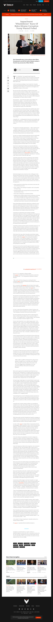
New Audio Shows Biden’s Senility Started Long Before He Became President (42, 569)
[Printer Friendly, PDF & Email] (8, 91)
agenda (23, 236)
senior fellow (21, 482)
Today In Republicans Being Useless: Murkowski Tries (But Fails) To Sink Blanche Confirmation (31, 589)
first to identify (27, 152)
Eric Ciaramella (26, 543)
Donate (41, 1)
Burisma (15, 543)
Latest (8, 576)
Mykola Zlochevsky (27, 545)
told (32, 287)
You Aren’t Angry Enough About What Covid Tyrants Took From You (10, 569)
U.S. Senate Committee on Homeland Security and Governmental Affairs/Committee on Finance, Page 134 (33, 269)
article (16, 523)
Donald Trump (20, 543)
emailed (16, 274)
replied (18, 281)
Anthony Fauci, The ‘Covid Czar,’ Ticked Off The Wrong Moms (21, 568)
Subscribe (46, 1)
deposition (24, 285)
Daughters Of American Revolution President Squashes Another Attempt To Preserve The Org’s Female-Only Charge (42, 589)
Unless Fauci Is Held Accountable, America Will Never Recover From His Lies (31, 569)
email (21, 423)
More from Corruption (12, 557)
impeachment (15, 545)
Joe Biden (21, 545)
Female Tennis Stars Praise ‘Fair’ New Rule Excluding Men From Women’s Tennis (10, 588)
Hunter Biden (33, 543)
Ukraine (33, 545)
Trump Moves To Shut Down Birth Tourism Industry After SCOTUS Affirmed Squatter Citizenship (21, 589)
